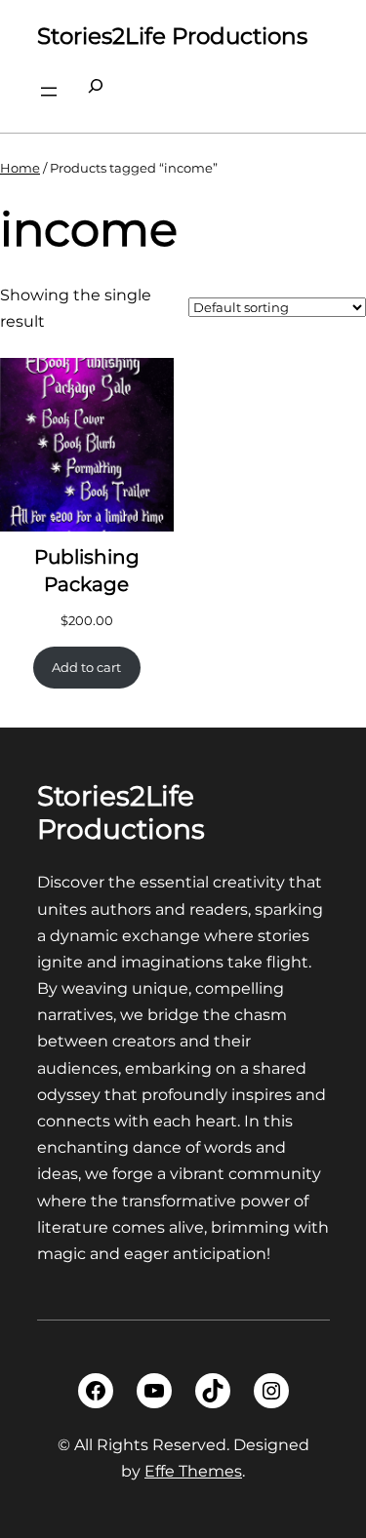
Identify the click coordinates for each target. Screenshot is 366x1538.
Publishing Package (87, 570)
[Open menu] (49, 91)
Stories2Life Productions (172, 36)
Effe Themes (193, 1471)
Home (20, 168)
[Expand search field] (95, 91)
